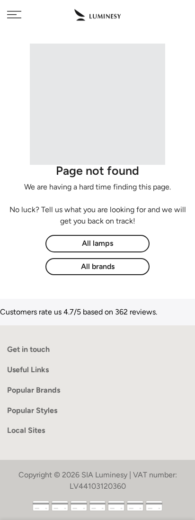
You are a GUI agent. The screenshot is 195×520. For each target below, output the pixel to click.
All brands (98, 266)
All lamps (97, 243)
